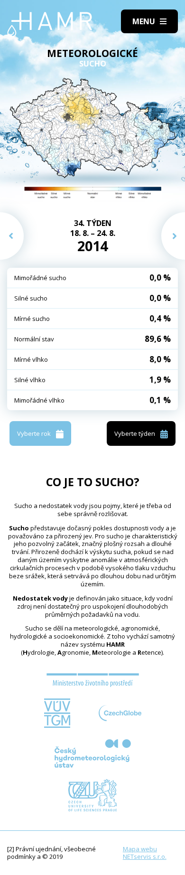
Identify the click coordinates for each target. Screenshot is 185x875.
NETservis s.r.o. (144, 856)
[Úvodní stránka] (49, 25)
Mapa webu (140, 849)
